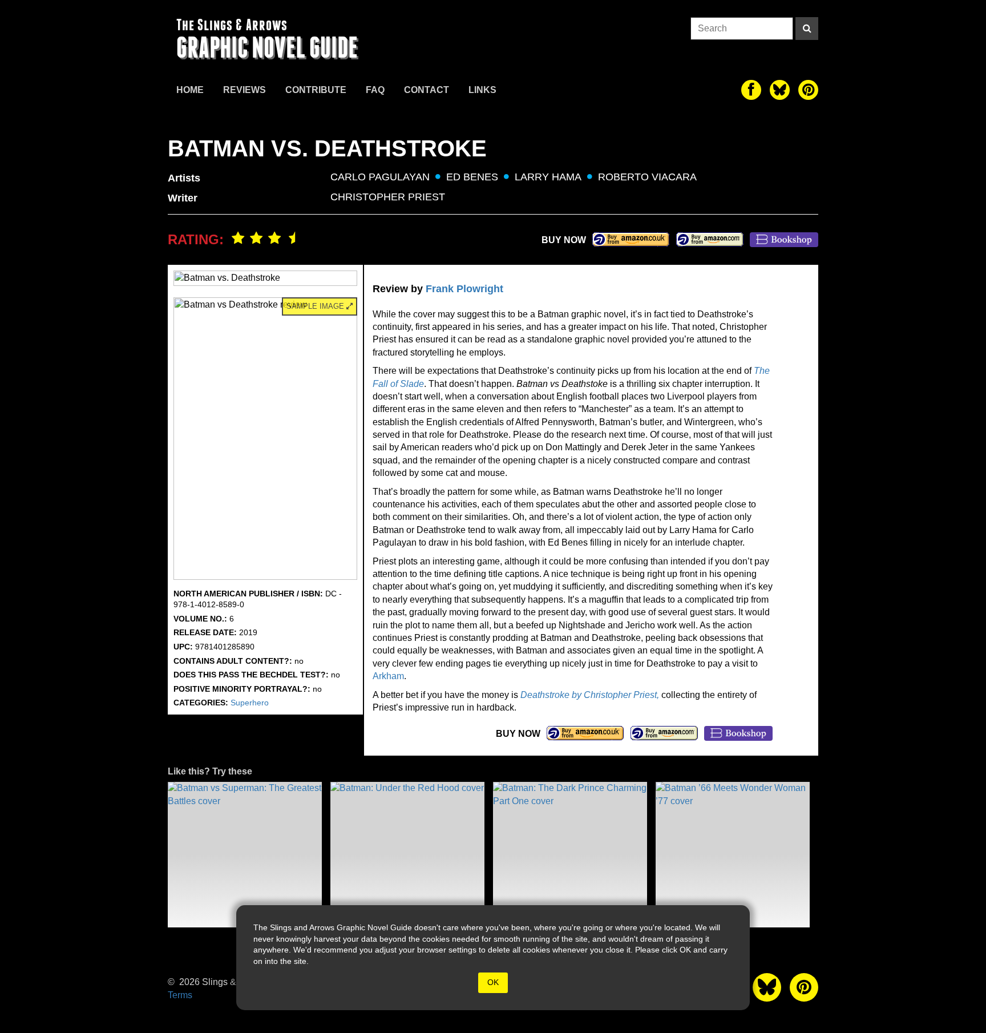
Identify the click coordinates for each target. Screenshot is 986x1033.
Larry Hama (548, 177)
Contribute (315, 90)
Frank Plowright (464, 288)
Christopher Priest (387, 197)
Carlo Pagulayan (380, 177)
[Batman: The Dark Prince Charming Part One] (570, 854)
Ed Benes (472, 177)
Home (190, 90)
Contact (426, 90)
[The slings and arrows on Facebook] (751, 90)
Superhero (250, 702)
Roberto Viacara (647, 177)
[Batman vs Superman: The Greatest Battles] (245, 854)
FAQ (375, 90)
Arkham (388, 676)
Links (482, 90)
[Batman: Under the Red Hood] (407, 854)
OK (493, 982)
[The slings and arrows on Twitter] (780, 90)
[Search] (806, 28)
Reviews (244, 90)
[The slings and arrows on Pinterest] (808, 90)
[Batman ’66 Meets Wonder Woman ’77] (733, 854)
